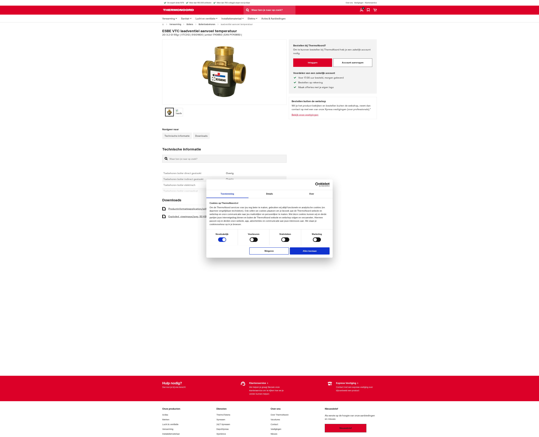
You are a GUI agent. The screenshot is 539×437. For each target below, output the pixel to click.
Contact (274, 424)
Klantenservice (371, 3)
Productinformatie (190, 208)
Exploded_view (187, 216)
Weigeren (269, 251)
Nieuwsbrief (345, 428)
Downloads (201, 135)
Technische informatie (177, 135)
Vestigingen (358, 3)
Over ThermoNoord (279, 415)
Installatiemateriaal (171, 434)
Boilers (190, 24)
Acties (165, 415)
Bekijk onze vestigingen (305, 114)
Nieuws (274, 434)
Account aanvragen (353, 62)
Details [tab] (269, 193)
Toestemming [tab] (227, 193)
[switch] (254, 239)
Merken (165, 419)
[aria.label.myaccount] (361, 10)
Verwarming (175, 24)
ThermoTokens (223, 415)
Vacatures (275, 419)
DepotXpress (222, 429)
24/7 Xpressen (223, 424)
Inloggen (312, 62)
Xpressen (220, 419)
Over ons (349, 3)
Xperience (221, 434)
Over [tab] (311, 193)
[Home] (163, 24)
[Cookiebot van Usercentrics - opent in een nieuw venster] (317, 184)
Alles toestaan (310, 251)
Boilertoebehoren (207, 24)
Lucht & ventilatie (170, 424)
